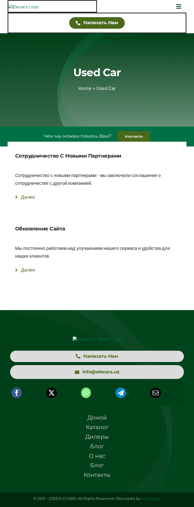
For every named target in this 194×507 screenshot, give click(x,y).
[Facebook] (16, 392)
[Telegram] (120, 392)
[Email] (155, 392)
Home (84, 88)
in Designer (151, 498)
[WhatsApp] (86, 392)
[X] (51, 392)
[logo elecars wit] (97, 339)
